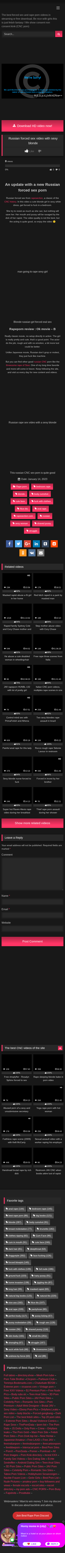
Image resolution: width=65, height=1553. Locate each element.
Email (6, 909)
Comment (7, 854)
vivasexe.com (29, 1386)
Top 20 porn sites (50, 1417)
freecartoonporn (52, 1443)
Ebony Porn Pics (28, 1409)
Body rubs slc (19, 1394)
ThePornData (26, 1424)
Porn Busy (55, 1489)
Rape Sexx (10, 1424)
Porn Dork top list (27, 1436)
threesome (44, 1349)
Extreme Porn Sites (16, 1421)
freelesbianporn (31, 1443)
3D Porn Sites (13, 1466)
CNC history (10, 201)
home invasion (19, 1282)
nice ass (16, 1302)
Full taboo (9, 1375)
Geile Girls (34, 1477)
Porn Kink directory (31, 1455)
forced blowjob (19, 1262)
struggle (33, 530)
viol (42, 1356)
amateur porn (29, 1481)
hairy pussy (42, 1275)
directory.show (26, 1375)
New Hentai (46, 1436)
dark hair (15, 1249)
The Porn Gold (20, 1432)
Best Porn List (51, 1477)
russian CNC (40, 361)
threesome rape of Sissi (18, 365)
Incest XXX (51, 1455)
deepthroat (38, 1249)
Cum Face (43, 1235)
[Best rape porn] (27, 8)
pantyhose (39, 1309)
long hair (15, 1289)
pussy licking (43, 1316)
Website (6, 922)
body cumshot (41, 494)
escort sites (38, 1485)
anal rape (16, 1208)
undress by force (19, 1356)
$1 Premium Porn (36, 1390)
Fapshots (11, 1493)
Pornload (45, 1451)
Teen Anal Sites (38, 1394)
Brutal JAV (47, 1405)
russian (46, 516)
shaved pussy (44, 523)
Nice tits (24, 508)
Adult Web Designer (27, 1405)
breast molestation (20, 1229)
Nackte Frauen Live (15, 1477)
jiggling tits (44, 1282)
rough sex (47, 1322)
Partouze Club (46, 1379)
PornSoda (21, 1451)
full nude (46, 1269)
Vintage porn (46, 1386)
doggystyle (17, 1255)
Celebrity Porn (12, 1402)
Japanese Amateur (14, 1440)
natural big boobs (20, 1295)
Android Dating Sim (29, 1462)
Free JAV (48, 1440)
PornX (9, 1451)
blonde (21, 494)
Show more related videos (32, 823)
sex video (9, 1413)
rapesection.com (24, 516)
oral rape (41, 508)
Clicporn (31, 1379)
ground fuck (17, 1275)
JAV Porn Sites (42, 1398)
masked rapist (39, 1289)
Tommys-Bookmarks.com (18, 1383)
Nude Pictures (12, 1481)
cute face (20, 501)
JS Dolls (16, 1428)
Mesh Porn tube (45, 1375)
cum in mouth (18, 1242)
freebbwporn (13, 1447)
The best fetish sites (27, 1417)
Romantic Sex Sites (34, 1402)
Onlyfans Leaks (49, 1409)
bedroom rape (43, 486)
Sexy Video (10, 1409)
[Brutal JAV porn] (32, 116)
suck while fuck (18, 1349)
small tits (39, 1336)
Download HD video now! (34, 126)
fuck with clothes (42, 501)
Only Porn (29, 1428)
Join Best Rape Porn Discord (32, 1515)
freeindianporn (12, 1443)
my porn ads (23, 1489)
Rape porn (21, 486)
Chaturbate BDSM (45, 1383)
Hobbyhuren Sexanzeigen (42, 1474)
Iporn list (41, 1424)
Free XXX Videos (13, 1390)
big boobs (44, 1215)
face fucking (42, 1255)
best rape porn (18, 1215)
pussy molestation (20, 1322)
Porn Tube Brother (14, 1379)
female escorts (21, 1485)
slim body (16, 1336)
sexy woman (21, 523)
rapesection (37, 198)
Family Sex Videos (14, 1458)
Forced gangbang (43, 1413)
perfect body (18, 1316)
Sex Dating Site (36, 1458)
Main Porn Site (40, 1432)
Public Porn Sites (22, 1398)
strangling (16, 1342)
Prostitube (24, 1493)
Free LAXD (33, 1440)
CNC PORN (39, 1489)
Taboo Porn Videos (14, 1474)
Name (6, 895)
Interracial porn (31, 1447)
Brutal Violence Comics (43, 1421)
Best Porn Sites (50, 1447)
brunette (47, 1229)
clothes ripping (18, 1235)
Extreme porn (11, 1386)
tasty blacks (23, 1413)
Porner (33, 1451)
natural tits (48, 1295)
